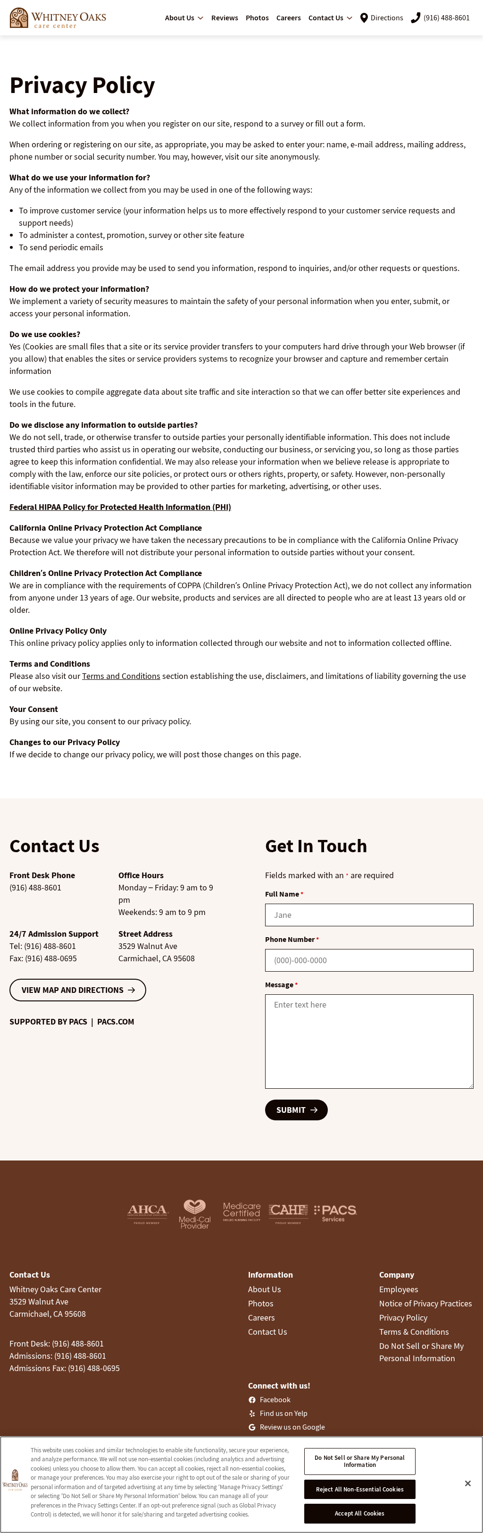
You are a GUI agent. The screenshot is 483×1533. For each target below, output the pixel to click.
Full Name (284, 893)
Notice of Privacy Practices (425, 1303)
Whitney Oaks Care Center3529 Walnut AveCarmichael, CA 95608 (55, 1301)
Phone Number (292, 939)
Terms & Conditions (414, 1331)
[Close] (468, 1483)
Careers (261, 1317)
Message (281, 984)
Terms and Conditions (121, 675)
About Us (264, 1289)
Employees (398, 1289)
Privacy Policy (403, 1317)
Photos (261, 1303)
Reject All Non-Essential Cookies (360, 1489)
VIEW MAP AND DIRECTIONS (73, 989)
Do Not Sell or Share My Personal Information (360, 1461)
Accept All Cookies (359, 1513)
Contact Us (267, 1331)
